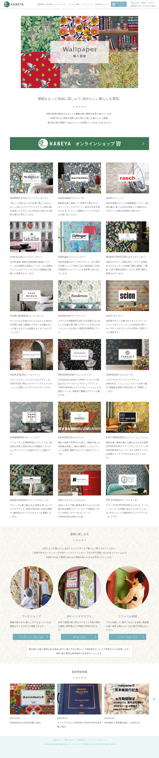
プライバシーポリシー (97, 739)
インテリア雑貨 (73, 4)
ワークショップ (60, 4)
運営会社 (81, 739)
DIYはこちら (79, 636)
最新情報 (41, 4)
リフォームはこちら (128, 636)
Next (154, 699)
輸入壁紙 (49, 4)
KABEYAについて (101, 4)
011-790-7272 (144, 2)
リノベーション (87, 4)
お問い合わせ (69, 739)
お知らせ (56, 739)
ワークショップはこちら (31, 636)
